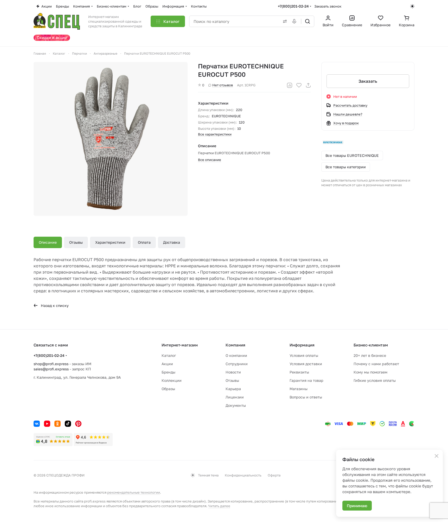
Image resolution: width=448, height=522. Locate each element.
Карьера (233, 388)
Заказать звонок (327, 6)
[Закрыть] (436, 456)
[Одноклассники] (57, 424)
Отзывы (76, 242)
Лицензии (235, 397)
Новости (233, 372)
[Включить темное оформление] (412, 6)
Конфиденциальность (243, 475)
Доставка (171, 242)
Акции (167, 364)
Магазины (299, 388)
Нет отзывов (222, 85)
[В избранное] (299, 85)
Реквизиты (299, 372)
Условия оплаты (304, 355)
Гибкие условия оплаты (375, 380)
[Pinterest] (78, 424)
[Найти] (307, 21)
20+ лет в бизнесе (370, 355)
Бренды (168, 372)
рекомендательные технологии (133, 492)
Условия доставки (306, 364)
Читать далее (219, 506)
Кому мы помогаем (370, 372)
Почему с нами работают (376, 364)
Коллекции (172, 380)
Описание (48, 242)
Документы (236, 405)
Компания (235, 345)
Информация (302, 345)
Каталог (169, 355)
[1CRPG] (111, 139)
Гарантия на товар (306, 380)
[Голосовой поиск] (295, 21)
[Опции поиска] (284, 21)
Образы (168, 388)
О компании (236, 355)
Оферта (274, 475)
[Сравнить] (289, 85)
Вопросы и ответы (306, 397)
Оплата (144, 242)
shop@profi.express (51, 364)
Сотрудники (237, 364)
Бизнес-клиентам (371, 345)
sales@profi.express (51, 369)
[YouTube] (47, 424)
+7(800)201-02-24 (293, 6)
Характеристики (110, 242)
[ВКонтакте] (37, 424)
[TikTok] (68, 424)
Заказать (368, 81)
